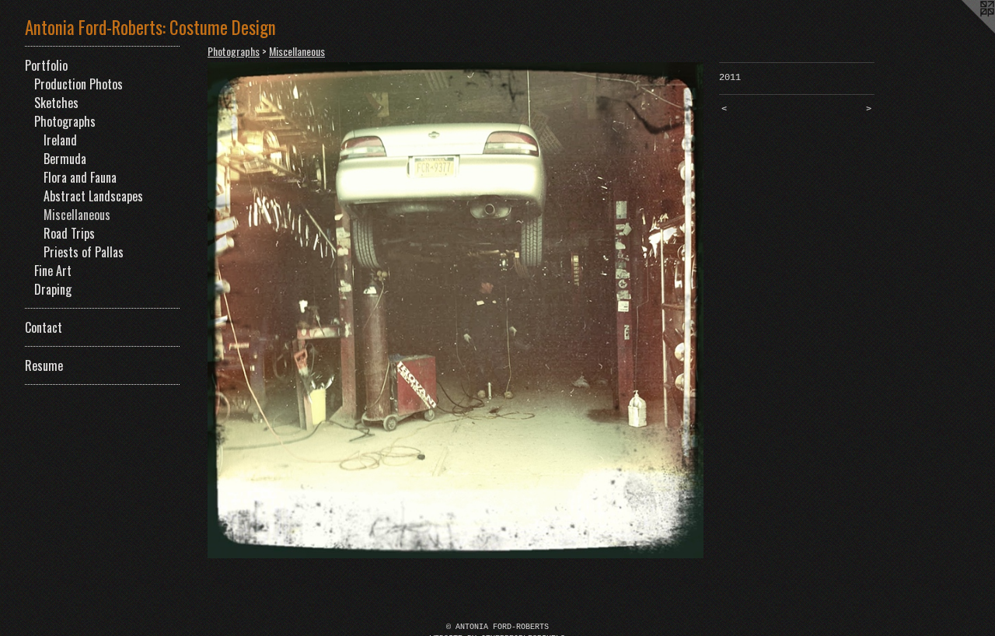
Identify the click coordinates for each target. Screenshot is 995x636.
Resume (44, 365)
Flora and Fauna (80, 177)
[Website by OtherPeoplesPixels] (964, 31)
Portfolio (46, 65)
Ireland (60, 140)
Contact (43, 327)
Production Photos (78, 84)
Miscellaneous (77, 214)
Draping (53, 289)
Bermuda (65, 158)
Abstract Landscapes (93, 196)
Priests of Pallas (84, 252)
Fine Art (53, 270)
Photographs (65, 121)
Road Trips (69, 233)
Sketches (56, 102)
